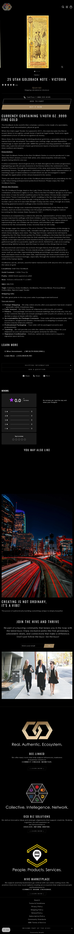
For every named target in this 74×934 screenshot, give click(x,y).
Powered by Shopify (37, 932)
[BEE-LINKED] (37, 731)
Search (37, 900)
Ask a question (37, 369)
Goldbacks (34, 288)
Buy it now (36, 107)
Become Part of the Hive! (36, 928)
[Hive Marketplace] (37, 856)
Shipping (28, 90)
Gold (18, 288)
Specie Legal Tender (20, 290)
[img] (8, 85)
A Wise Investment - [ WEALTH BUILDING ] (25, 351)
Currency (11, 288)
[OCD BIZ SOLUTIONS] (37, 793)
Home (36, 75)
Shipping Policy (37, 910)
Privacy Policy (37, 906)
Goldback (25, 288)
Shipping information (37, 365)
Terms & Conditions (37, 903)
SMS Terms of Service (37, 922)
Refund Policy (37, 913)
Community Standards (37, 919)
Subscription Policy (37, 916)
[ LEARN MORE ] (37, 768)
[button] (19, 411)
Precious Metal (46, 288)
